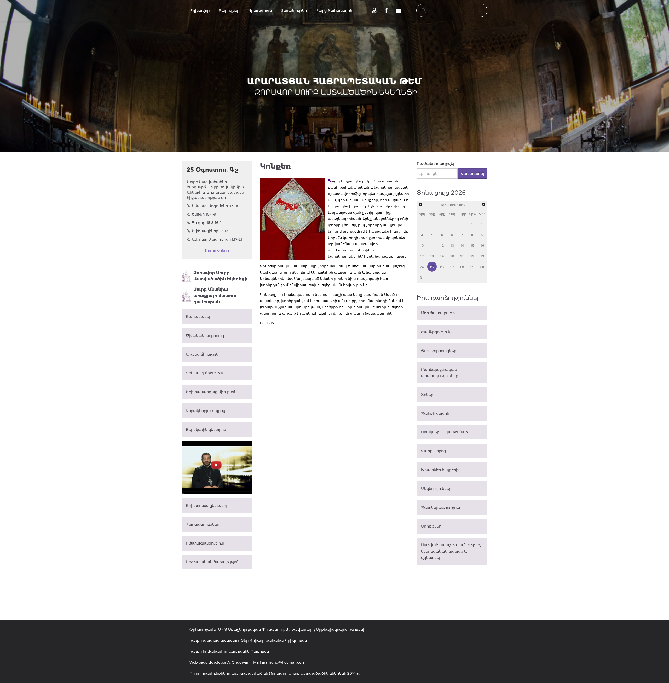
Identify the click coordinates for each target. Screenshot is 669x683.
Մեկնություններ (436, 488)
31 (422, 277)
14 (462, 245)
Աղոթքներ (431, 526)
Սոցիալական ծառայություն (213, 562)
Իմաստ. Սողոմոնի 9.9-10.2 (217, 206)
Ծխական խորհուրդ (205, 335)
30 (482, 266)
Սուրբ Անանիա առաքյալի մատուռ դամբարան (215, 295)
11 (432, 245)
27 (452, 266)
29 (472, 266)
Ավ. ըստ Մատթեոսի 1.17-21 (217, 239)
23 (482, 255)
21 (462, 255)
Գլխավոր (200, 10)
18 (432, 255)
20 (452, 255)
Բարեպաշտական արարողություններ (439, 372)
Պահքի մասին (435, 413)
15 (472, 245)
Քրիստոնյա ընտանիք (207, 505)
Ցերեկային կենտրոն (206, 429)
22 (472, 255)
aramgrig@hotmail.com (283, 662)
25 (432, 266)
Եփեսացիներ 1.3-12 (210, 231)
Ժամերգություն (435, 331)
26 (442, 266)
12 (442, 245)
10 (422, 245)
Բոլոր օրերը (217, 250)
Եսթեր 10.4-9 (204, 214)
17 (422, 255)
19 (442, 255)
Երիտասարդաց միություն (211, 392)
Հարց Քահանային (334, 10)
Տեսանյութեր (294, 10)
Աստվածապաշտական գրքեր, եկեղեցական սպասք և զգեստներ (451, 551)
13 (452, 245)
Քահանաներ (198, 316)
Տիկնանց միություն (204, 373)
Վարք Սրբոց (433, 451)
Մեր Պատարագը (438, 313)
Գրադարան (260, 10)
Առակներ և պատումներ (444, 432)
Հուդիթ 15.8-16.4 (206, 222)
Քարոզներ (228, 10)
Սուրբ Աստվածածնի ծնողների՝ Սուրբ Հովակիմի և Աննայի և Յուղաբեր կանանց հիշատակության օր (215, 190)
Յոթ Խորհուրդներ (438, 350)
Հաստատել (472, 173)
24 (422, 266)
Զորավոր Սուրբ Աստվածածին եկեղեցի (220, 275)
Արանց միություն (202, 354)
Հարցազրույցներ (202, 524)
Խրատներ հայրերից (441, 469)
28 (462, 266)
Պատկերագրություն (440, 507)
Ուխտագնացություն (205, 543)
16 (482, 245)
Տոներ (427, 394)
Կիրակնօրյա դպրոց (205, 410)
